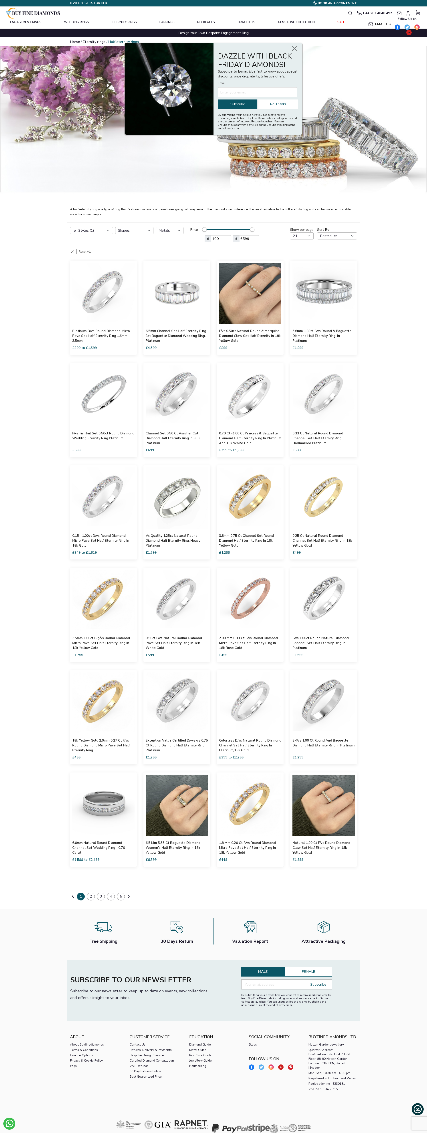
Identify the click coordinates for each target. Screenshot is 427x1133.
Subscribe (237, 104)
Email (222, 83)
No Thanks (278, 104)
